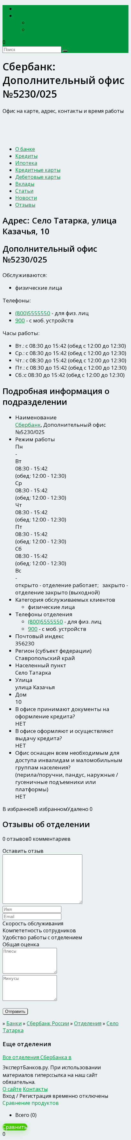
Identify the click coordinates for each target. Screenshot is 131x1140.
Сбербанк (28, 424)
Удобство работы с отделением (42, 937)
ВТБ (33, 29)
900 (20, 320)
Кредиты (26, 155)
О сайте (12, 1088)
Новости (26, 197)
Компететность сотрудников (39, 930)
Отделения (87, 1023)
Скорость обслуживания (33, 923)
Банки (26, 16)
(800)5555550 (32, 313)
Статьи (24, 190)
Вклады (24, 183)
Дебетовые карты (37, 176)
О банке (25, 149)
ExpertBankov (36, 9)
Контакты (35, 1088)
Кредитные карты (37, 169)
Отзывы (25, 204)
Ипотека (26, 162)
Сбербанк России (50, 22)
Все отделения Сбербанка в (37, 1057)
